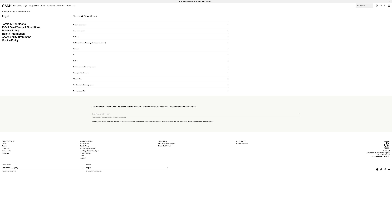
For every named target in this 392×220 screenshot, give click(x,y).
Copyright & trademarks (81, 72)
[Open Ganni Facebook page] (385, 169)
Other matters (81, 78)
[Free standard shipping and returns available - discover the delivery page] (196, 1)
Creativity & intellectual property (83, 84)
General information (81, 24)
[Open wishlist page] (381, 5)
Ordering (81, 36)
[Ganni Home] (7, 5)
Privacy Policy (10, 30)
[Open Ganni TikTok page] (381, 169)
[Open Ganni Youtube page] (389, 169)
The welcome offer (81, 90)
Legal (5, 16)
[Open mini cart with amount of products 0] (389, 5)
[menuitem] (17, 6)
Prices (81, 54)
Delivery (81, 60)
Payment (81, 48)
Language (88, 164)
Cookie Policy (10, 40)
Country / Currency (6, 164)
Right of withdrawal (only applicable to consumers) (89, 42)
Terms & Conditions (14, 24)
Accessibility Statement (16, 37)
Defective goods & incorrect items (84, 66)
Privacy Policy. (210, 121)
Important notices (81, 30)
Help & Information (13, 33)
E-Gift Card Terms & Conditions (21, 27)
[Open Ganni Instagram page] (377, 169)
